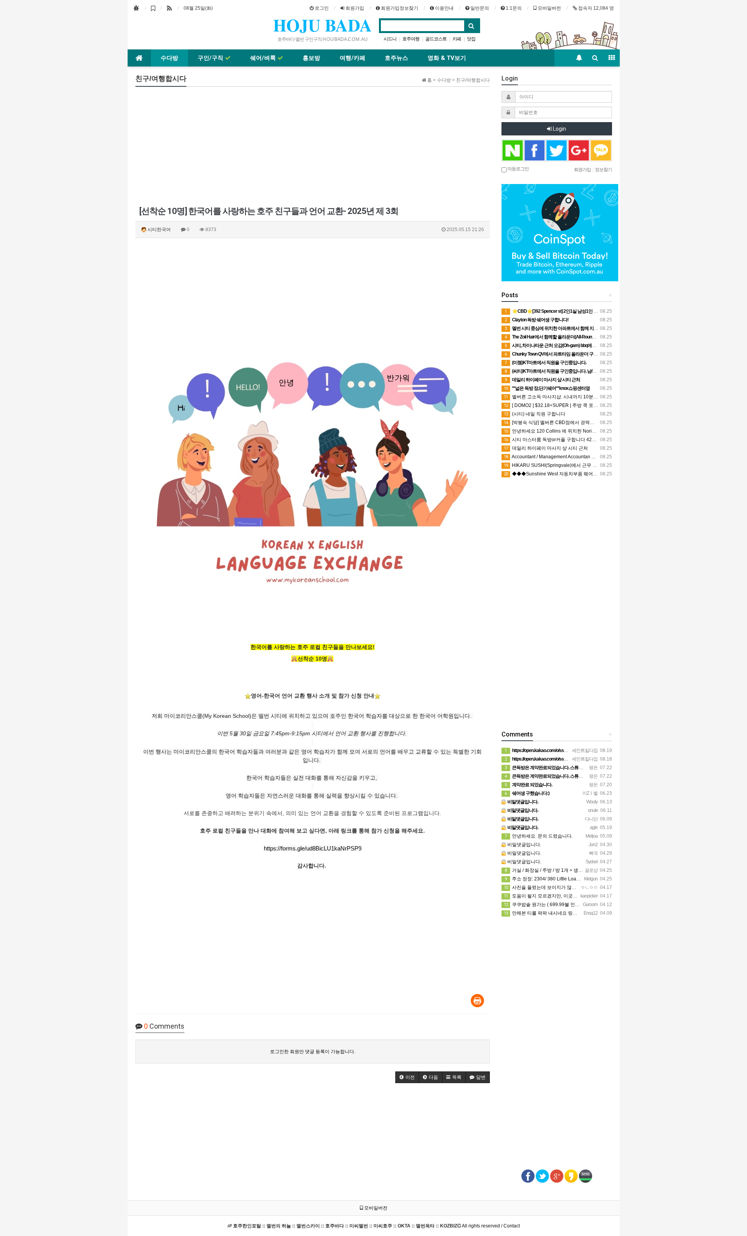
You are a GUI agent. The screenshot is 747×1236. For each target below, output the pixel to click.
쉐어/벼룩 (263, 57)
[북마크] (153, 8)
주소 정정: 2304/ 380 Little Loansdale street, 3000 (561, 879)
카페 (456, 39)
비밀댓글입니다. (523, 844)
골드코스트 (436, 39)
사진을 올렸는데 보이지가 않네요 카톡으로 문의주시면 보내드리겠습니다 (584, 887)
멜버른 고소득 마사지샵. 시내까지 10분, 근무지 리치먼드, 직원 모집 (578, 397)
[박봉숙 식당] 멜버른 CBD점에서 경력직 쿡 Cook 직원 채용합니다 (576, 422)
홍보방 (311, 57)
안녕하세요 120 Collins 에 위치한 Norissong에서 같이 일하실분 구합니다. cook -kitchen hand (605, 431)
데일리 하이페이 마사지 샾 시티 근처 (546, 448)
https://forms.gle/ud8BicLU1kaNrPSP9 (312, 848)
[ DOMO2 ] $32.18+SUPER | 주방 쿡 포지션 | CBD (560, 405)
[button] (407, 1077)
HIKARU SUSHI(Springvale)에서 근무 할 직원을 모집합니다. (571, 465)
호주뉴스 (396, 57)
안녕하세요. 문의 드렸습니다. (539, 836)
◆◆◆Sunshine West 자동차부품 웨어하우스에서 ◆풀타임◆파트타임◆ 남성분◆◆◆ (598, 474)
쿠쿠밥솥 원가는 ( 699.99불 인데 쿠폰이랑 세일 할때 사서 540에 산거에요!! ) (587, 904)
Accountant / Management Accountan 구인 (552, 456)
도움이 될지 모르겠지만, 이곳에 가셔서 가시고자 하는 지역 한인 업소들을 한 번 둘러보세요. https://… (612, 896)
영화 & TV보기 (447, 57)
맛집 (471, 39)
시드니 (390, 39)
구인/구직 (211, 57)
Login (559, 129)
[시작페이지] (136, 8)
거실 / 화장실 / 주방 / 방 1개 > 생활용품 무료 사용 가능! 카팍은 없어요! (580, 870)
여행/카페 (352, 57)
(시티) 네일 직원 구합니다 (534, 414)
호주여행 (410, 39)
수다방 (169, 57)
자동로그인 (518, 168)
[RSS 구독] (169, 8)
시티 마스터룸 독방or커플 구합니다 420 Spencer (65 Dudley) (572, 439)
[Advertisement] (312, 147)
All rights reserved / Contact (376, 1226)
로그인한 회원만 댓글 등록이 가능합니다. (312, 1051)
